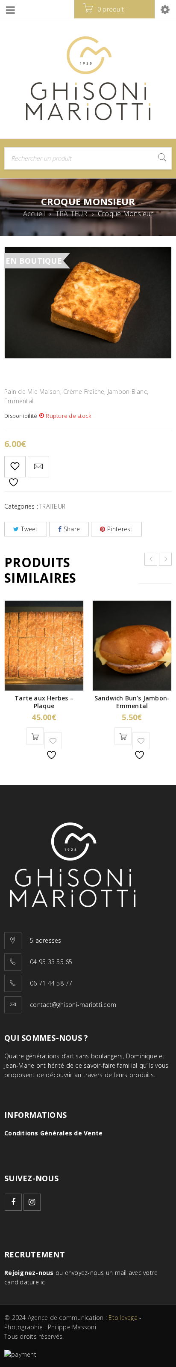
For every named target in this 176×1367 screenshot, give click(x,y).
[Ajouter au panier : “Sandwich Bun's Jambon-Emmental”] (123, 736)
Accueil (34, 213)
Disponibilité (20, 416)
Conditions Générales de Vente (53, 1133)
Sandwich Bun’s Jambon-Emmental (132, 702)
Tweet (29, 529)
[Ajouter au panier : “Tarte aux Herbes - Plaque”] (35, 736)
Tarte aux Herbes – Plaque (44, 702)
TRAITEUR (72, 213)
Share (72, 529)
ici (44, 1282)
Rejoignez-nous (29, 1273)
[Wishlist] (15, 466)
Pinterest (119, 529)
